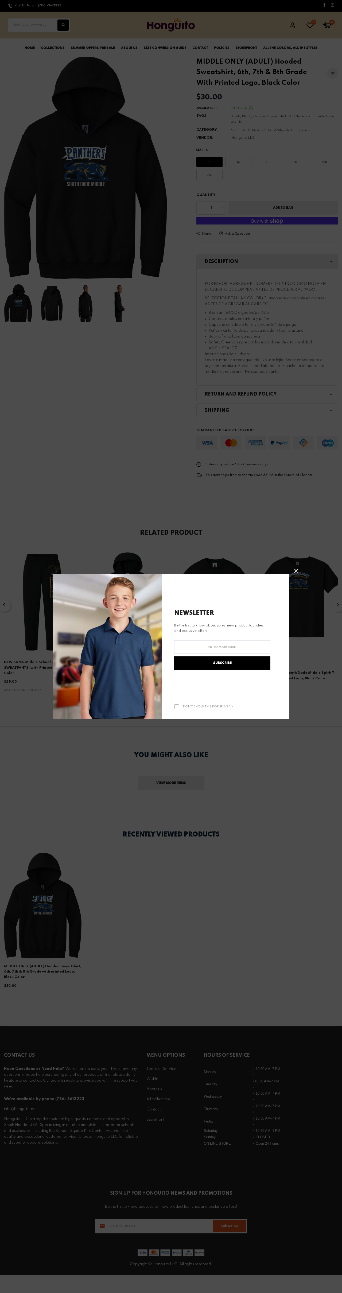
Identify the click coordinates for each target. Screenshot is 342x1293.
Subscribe (222, 663)
